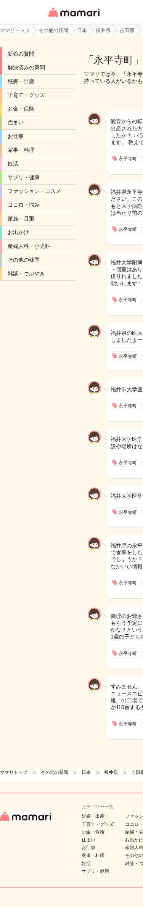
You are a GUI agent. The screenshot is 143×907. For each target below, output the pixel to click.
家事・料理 (21, 150)
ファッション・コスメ (34, 191)
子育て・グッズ (26, 95)
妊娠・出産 (21, 81)
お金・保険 (21, 109)
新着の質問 (21, 54)
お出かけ (18, 232)
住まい (16, 122)
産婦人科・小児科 (29, 246)
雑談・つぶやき (26, 273)
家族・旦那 (21, 218)
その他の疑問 (24, 260)
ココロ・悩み (24, 205)
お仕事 (16, 136)
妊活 (13, 164)
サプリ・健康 (24, 177)
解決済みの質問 (26, 67)
